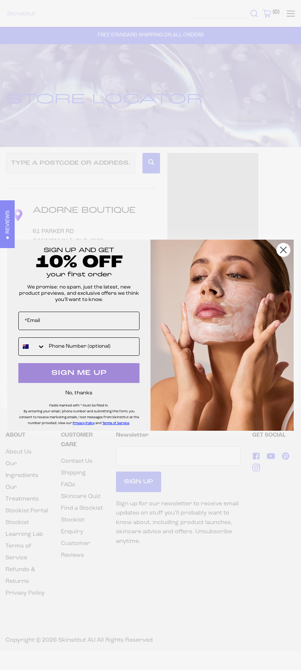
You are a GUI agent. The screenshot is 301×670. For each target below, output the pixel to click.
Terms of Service (115, 423)
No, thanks (79, 393)
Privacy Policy (84, 423)
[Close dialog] (283, 250)
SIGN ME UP (79, 373)
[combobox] (32, 346)
